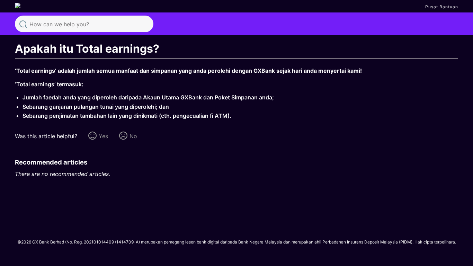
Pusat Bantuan (441, 6)
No (133, 136)
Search (23, 23)
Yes (103, 136)
